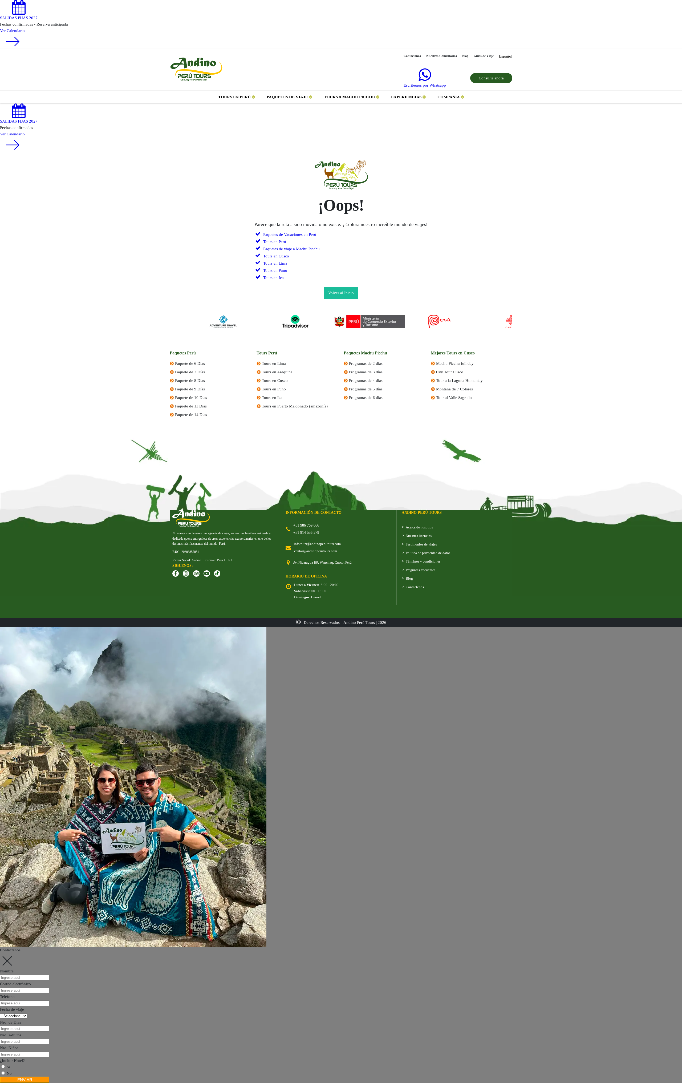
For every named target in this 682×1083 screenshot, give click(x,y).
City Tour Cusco (449, 372)
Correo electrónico (15, 984)
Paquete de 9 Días (190, 389)
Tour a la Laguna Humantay (459, 380)
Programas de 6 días (366, 397)
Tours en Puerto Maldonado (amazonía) (295, 406)
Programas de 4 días (366, 380)
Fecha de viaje (12, 1009)
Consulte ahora (491, 78)
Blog (409, 578)
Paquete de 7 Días (190, 372)
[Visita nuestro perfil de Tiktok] (217, 573)
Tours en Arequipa (277, 372)
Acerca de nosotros (419, 527)
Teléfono (7, 997)
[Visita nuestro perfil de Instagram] (186, 573)
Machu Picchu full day (455, 363)
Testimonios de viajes (421, 544)
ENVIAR (24, 1079)
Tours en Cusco (275, 380)
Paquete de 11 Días (191, 406)
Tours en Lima (274, 363)
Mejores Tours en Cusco (453, 353)
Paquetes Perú (183, 353)
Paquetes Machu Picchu (365, 353)
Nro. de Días (10, 1022)
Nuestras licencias (419, 536)
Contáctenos (415, 587)
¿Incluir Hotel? (12, 1060)
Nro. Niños (9, 1048)
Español (505, 56)
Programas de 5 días (366, 389)
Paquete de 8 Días (190, 380)
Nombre (7, 971)
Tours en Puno (274, 389)
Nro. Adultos (10, 1035)
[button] (237, 97)
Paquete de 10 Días (191, 397)
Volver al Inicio (341, 293)
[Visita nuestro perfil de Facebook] (175, 573)
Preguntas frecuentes (420, 570)
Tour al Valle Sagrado (454, 397)
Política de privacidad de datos (428, 553)
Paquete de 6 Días (190, 363)
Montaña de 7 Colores (454, 389)
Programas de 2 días (366, 363)
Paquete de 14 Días (191, 415)
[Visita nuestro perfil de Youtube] (207, 573)
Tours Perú (267, 353)
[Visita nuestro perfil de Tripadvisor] (196, 573)
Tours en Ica (272, 397)
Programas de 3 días (366, 372)
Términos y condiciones (423, 561)
